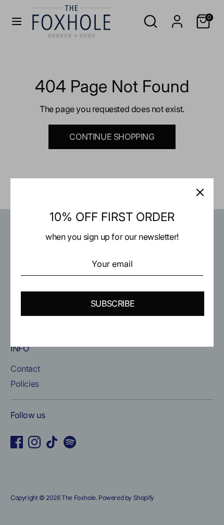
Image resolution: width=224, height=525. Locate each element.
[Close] (200, 191)
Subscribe (112, 303)
